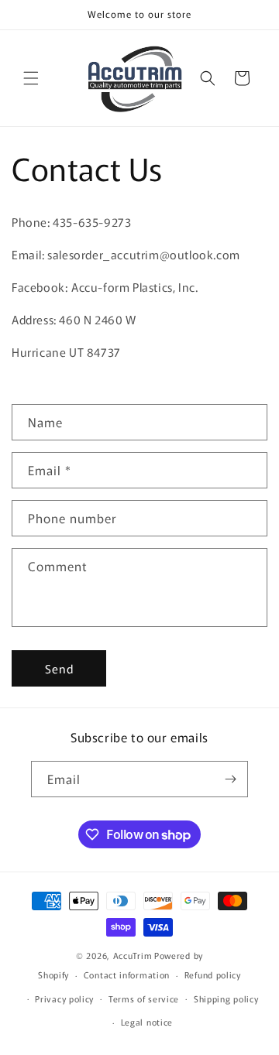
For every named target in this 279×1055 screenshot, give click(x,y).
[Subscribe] (230, 779)
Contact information (127, 974)
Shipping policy (226, 998)
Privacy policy (64, 998)
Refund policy (212, 974)
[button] (31, 78)
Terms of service (143, 998)
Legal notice (147, 1022)
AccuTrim (133, 955)
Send (59, 668)
